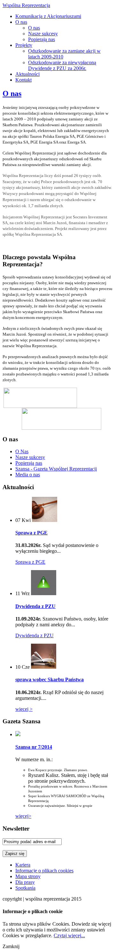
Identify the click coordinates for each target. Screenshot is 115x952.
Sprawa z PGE (31, 532)
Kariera (22, 865)
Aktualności (27, 74)
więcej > (24, 709)
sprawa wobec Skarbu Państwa (49, 679)
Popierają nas (41, 39)
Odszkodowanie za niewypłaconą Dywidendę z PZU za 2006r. (62, 65)
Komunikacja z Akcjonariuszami (48, 16)
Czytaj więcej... (69, 935)
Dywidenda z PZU (35, 606)
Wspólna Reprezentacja (26, 5)
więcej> (23, 816)
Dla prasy (25, 882)
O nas (21, 22)
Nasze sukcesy (43, 33)
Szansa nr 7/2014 (33, 747)
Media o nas (27, 474)
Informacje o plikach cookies (44, 870)
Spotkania (25, 888)
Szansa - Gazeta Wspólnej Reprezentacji (56, 469)
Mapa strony (28, 876)
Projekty (23, 45)
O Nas (21, 451)
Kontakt (23, 80)
